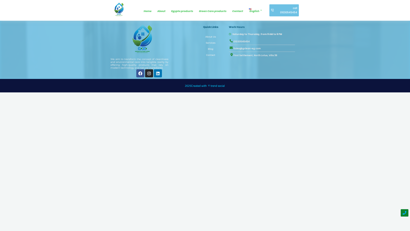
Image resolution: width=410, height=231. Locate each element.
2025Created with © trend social (205, 85)
